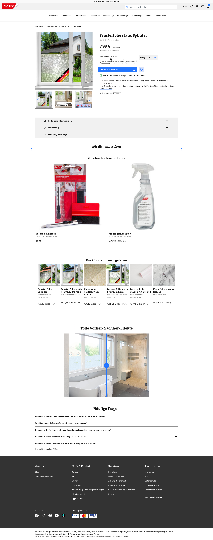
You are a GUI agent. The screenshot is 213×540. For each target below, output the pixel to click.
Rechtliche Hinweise (153, 490)
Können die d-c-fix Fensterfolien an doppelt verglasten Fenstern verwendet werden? (73, 430)
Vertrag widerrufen (153, 497)
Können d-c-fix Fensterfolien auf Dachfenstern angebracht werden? (65, 443)
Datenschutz (150, 481)
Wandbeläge (108, 15)
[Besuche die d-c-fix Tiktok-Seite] (63, 516)
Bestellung (112, 472)
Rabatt (111, 494)
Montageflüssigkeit (120, 233)
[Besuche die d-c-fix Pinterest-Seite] (51, 516)
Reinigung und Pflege (57, 134)
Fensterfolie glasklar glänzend (140, 290)
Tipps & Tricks (78, 498)
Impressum (149, 472)
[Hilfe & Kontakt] (191, 6)
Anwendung (53, 127)
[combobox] (151, 7)
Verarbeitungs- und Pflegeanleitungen (88, 490)
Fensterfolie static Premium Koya (117, 290)
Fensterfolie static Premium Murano (71, 290)
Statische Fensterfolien (71, 26)
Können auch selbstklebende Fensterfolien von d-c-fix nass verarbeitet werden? (70, 416)
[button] (39, 61)
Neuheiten (53, 15)
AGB (147, 476)
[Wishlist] (202, 6)
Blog (37, 472)
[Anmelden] (197, 6)
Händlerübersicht (79, 494)
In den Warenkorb (109, 69)
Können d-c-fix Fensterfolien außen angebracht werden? (60, 436)
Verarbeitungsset (46, 233)
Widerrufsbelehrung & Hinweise (121, 490)
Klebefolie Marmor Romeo (164, 290)
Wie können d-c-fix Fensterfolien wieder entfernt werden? (61, 423)
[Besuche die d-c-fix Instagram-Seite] (45, 516)
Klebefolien (66, 15)
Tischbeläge (137, 15)
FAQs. (55, 449)
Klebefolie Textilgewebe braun (92, 292)
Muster (75, 481)
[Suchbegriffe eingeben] (127, 7)
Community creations (44, 476)
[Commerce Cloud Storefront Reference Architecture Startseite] (9, 6)
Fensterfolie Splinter (45, 290)
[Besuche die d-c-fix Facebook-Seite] (38, 516)
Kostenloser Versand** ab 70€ (106, 1)
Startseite (39, 26)
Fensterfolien (80, 15)
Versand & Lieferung (117, 476)
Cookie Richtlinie (152, 485)
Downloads (76, 485)
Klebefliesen (95, 15)
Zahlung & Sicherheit (117, 481)
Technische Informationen (60, 121)
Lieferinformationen (136, 75)
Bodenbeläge (122, 15)
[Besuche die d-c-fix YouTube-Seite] (58, 516)
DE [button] (186, 6)
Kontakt (75, 472)
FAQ (73, 476)
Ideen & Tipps (161, 15)
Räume (148, 15)
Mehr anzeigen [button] (106, 89)
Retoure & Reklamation (118, 485)
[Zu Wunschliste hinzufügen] (141, 69)
